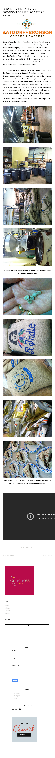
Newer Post (9, 555)
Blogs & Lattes (32, 756)
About (7, 608)
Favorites (8, 611)
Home (7, 605)
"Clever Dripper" (15, 96)
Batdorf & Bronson (27, 48)
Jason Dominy (46, 70)
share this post (26, 547)
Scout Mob (22, 42)
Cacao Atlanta (16, 65)
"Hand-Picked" (39, 42)
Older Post (46, 555)
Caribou (6, 82)
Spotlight (8, 613)
